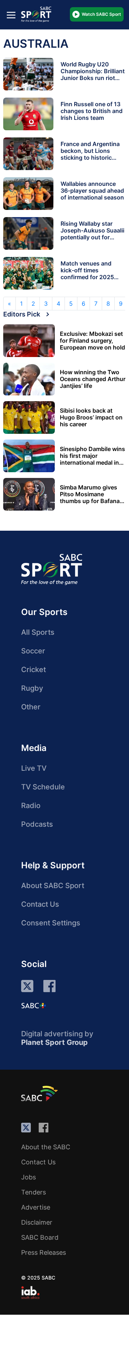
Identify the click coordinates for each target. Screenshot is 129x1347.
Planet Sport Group (54, 1042)
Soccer (33, 651)
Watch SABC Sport (101, 14)
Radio (30, 805)
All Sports (37, 632)
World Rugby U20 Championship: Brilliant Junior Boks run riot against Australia (93, 74)
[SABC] (40, 1093)
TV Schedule (43, 787)
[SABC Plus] (33, 1005)
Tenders (33, 1192)
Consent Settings (50, 923)
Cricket (33, 669)
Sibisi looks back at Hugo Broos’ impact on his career (91, 417)
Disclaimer (36, 1222)
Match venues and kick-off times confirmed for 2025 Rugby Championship (90, 273)
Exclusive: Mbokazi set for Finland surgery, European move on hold (92, 340)
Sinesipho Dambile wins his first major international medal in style (92, 456)
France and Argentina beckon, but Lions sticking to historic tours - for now (90, 154)
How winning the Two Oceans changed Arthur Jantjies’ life (92, 379)
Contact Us (40, 904)
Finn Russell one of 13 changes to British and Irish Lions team (92, 110)
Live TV (34, 768)
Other (30, 707)
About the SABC (45, 1147)
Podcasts (37, 824)
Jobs (28, 1177)
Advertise (35, 1207)
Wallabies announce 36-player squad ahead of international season (92, 190)
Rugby (32, 688)
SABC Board (39, 1237)
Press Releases (43, 1252)
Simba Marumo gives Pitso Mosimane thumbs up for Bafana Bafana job (90, 494)
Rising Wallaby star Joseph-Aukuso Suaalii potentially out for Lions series (92, 234)
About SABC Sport (52, 885)
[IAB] (30, 1292)
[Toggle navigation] (11, 15)
